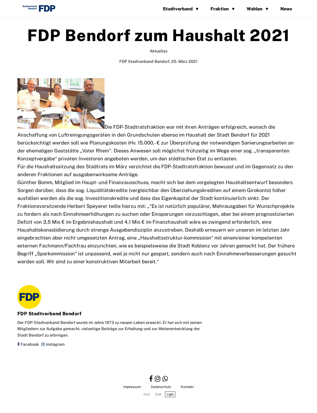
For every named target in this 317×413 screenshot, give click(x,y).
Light (170, 394)
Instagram (55, 344)
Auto (146, 394)
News (286, 8)
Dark (158, 394)
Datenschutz (161, 387)
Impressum (132, 387)
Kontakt (187, 387)
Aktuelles (158, 50)
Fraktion (220, 8)
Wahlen (255, 8)
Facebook (29, 344)
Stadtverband (178, 8)
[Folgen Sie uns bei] (151, 378)
